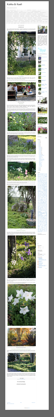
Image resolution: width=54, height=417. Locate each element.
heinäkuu (38, 180)
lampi (44, 198)
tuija (42, 224)
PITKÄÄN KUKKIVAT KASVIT (9, 21)
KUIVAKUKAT (32, 16)
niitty (45, 204)
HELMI (31, 21)
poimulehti (39, 209)
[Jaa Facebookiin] (22, 378)
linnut (38, 200)
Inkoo (41, 184)
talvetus (45, 222)
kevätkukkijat (44, 192)
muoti (46, 202)
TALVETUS (25, 19)
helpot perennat (44, 180)
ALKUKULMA (40, 164)
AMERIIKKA (40, 163)
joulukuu (38, 187)
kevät (42, 192)
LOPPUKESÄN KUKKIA (16, 15)
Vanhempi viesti (33, 402)
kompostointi (43, 194)
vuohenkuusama (41, 230)
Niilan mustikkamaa (43, 204)
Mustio (46, 203)
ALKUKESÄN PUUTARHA (44, 16)
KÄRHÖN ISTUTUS (30, 19)
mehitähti (38, 202)
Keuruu (40, 192)
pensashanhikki (45, 207)
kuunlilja (46, 196)
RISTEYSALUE (40, 165)
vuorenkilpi (44, 230)
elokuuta (40, 151)
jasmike (39, 186)
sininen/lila (39, 220)
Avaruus (42, 175)
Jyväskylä (46, 187)
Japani (38, 186)
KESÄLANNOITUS (27, 20)
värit (41, 231)
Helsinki (46, 180)
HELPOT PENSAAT (44, 72)
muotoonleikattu (39, 203)
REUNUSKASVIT (36, 12)
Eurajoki (41, 178)
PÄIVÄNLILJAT (16, 11)
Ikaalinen (38, 184)
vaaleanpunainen (43, 227)
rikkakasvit (43, 217)
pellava (46, 206)
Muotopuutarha (42, 203)
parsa (40, 206)
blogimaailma (39, 176)
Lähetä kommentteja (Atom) (11, 403)
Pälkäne (46, 216)
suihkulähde (46, 220)
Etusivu (21, 402)
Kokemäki (38, 194)
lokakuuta (40, 153)
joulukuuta (40, 166)
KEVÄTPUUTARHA (37, 16)
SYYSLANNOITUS (33, 20)
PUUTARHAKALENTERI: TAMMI (25, 21)
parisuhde (39, 206)
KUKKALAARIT (40, 162)
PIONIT (12, 11)
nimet (46, 204)
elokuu (43, 176)
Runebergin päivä (45, 218)
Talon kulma (43, 222)
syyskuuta (40, 152)
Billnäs (46, 175)
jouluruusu (41, 187)
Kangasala (39, 188)
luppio (46, 200)
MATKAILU (16, 21)
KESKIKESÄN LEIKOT (9, 16)
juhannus (43, 187)
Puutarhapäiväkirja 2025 (43, 213)
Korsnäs (45, 194)
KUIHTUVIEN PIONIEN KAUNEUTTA (44, 92)
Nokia (38, 205)
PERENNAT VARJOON (30, 12)
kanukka (46, 188)
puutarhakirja (46, 211)
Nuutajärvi (44, 205)
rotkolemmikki (42, 218)
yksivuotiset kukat (45, 231)
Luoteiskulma (44, 200)
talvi (46, 222)
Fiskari (43, 178)
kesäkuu (38, 192)
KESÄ (43, 21)
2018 (39, 142)
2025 (39, 169)
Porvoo (46, 209)
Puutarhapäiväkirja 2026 (42, 214)
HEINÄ (46, 21)
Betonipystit (44, 175)
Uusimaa (39, 226)
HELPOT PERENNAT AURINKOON (36, 11)
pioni (38, 208)
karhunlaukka (39, 189)
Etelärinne (39, 178)
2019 (39, 143)
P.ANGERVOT (8, 11)
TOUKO (41, 21)
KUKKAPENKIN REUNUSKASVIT (43, 65)
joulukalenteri (45, 186)
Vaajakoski (42, 226)
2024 (45, 173)
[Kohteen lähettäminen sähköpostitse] (20, 378)
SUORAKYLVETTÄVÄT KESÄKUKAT (10, 19)
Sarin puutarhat (40, 264)
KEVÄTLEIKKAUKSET (45, 19)
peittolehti (42, 206)
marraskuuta (40, 154)
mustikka (45, 203)
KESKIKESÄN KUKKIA (9, 15)
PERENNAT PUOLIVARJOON (22, 12)
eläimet (46, 176)
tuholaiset (41, 224)
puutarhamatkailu (40, 212)
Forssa (44, 178)
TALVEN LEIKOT (27, 16)
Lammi (42, 198)
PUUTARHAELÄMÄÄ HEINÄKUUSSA (44, 80)
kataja (46, 189)
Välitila (46, 230)
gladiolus (46, 178)
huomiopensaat (39, 182)
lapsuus (42, 199)
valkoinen (38, 228)
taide (41, 222)
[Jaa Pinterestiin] (23, 378)
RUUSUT (21, 11)
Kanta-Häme (43, 188)
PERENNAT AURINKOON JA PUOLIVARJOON (12, 12)
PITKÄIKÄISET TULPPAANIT (37, 19)
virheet (38, 230)
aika (42, 174)
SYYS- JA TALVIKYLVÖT (20, 19)
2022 (39, 146)
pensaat (38, 207)
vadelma (46, 227)
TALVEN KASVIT (27, 15)
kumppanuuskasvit (39, 196)
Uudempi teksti (8, 402)
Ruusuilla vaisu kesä (40, 263)
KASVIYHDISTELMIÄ (39, 20)
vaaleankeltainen (45, 226)
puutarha (39, 211)
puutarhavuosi (39, 215)
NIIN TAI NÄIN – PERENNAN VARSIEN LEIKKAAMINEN (44, 85)
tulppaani (46, 224)
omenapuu (46, 205)
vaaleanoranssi (39, 227)
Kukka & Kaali (14, 4)
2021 (39, 145)
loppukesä (42, 200)
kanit (40, 188)
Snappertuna (43, 220)
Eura (40, 178)
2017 (39, 141)
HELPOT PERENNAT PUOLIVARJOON (44, 88)
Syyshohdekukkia (40, 267)
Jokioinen (41, 186)
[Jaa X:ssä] (21, 378)
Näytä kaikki (46, 268)
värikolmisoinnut (39, 231)
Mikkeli (40, 202)
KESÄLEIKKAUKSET (8, 20)
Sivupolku (41, 220)
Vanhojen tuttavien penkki (44, 228)
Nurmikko (42, 205)
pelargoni (45, 206)
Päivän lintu (39, 216)
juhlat (44, 187)
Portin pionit (44, 209)
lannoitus (46, 198)
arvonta (38, 175)
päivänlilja (44, 216)
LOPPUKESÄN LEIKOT (16, 16)
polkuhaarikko (41, 209)
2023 (44, 173)
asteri (40, 175)
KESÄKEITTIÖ (40, 156)
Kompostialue (41, 194)
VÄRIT (19, 21)
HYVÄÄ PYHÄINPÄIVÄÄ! (41, 155)
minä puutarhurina (43, 202)
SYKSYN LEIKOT (22, 16)
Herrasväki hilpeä (40, 181)
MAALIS (35, 21)
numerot (40, 205)
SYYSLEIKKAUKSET (15, 20)
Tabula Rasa (40, 222)
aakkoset (39, 174)
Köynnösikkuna (39, 198)
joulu (43, 186)
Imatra (40, 184)
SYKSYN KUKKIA (22, 15)
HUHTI (37, 21)
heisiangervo (41, 180)
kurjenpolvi (43, 196)
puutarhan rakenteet (45, 212)
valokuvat (41, 228)
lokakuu (40, 200)
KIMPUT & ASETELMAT (34, 15)
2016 (39, 140)
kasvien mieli (41, 189)
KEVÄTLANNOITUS (21, 20)
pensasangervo (41, 207)
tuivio (44, 224)
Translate (43, 255)
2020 (39, 144)
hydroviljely (45, 182)
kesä (41, 191)
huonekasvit (42, 182)
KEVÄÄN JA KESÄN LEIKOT (41, 15)
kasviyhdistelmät (44, 189)
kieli (46, 192)
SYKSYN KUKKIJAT (44, 76)
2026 (39, 170)
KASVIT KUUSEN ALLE (43, 12)
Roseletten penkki (39, 218)
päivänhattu (42, 216)
